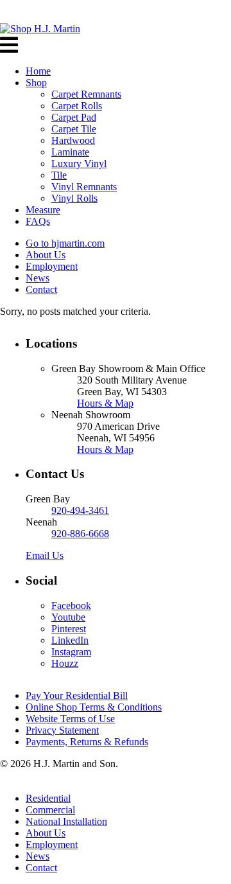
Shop (36, 82)
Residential (48, 798)
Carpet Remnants (86, 94)
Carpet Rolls (76, 105)
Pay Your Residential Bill (77, 695)
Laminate (70, 151)
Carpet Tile (73, 128)
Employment (52, 266)
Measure (43, 209)
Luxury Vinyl (79, 163)
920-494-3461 (80, 510)
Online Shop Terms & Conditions (94, 707)
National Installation (66, 821)
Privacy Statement (62, 730)
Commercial (50, 809)
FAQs (38, 221)
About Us (45, 254)
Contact (41, 289)
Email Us (45, 555)
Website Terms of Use (70, 718)
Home (38, 71)
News (37, 277)
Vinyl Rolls (74, 198)
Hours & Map (105, 403)
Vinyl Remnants (84, 186)
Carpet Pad (73, 117)
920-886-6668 (80, 533)
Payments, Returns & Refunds (87, 741)
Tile (59, 175)
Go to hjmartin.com (65, 243)
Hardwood (73, 140)
